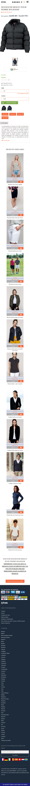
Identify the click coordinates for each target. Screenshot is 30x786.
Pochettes (3, 710)
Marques (3, 631)
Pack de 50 (12, 114)
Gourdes (3, 687)
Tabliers (3, 730)
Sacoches (3, 722)
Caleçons (3, 649)
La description (4, 123)
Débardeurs (3, 675)
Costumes (3, 671)
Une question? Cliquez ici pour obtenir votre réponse (15, 784)
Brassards (3, 645)
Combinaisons (4, 669)
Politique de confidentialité (7, 619)
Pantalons (3, 700)
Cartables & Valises (5, 653)
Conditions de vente (5, 615)
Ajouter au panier (10, 102)
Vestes (2, 738)
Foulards (3, 681)
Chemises (3, 667)
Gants (2, 683)
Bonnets (3, 643)
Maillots (3, 694)
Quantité (3, 77)
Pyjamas (3, 718)
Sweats (2, 728)
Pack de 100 (20, 114)
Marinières (3, 696)
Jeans (2, 689)
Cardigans (3, 651)
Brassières (3, 647)
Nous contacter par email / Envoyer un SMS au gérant (13, 621)
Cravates (3, 673)
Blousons (3, 639)
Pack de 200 (5, 117)
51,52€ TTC (23, 16)
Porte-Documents (5, 714)
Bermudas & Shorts (5, 637)
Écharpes (3, 679)
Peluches (3, 708)
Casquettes (3, 655)
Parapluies (3, 702)
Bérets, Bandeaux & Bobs (6, 635)
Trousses (3, 732)
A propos (3, 611)
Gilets (2, 685)
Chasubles (3, 661)
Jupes (2, 691)
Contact (2, 613)
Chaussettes (3, 663)
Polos (2, 712)
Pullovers (3, 716)
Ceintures (3, 657)
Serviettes (3, 726)
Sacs (2, 724)
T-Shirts (3, 734)
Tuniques (3, 736)
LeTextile (3, 2)
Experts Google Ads (5, 623)
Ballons (2, 633)
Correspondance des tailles (23, 93)
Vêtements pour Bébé (5, 740)
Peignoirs (3, 706)
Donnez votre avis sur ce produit (15, 581)
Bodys (2, 641)
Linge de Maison (4, 693)
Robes (2, 720)
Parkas (2, 704)
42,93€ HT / (13, 16)
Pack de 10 (5, 114)
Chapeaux (3, 659)
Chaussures (3, 665)
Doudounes (3, 677)
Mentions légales (4, 617)
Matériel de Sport (5, 698)
